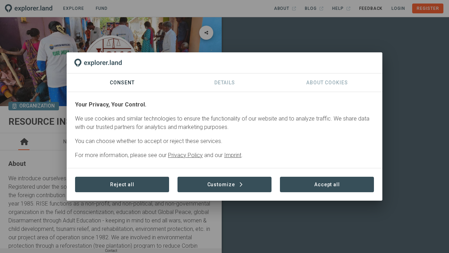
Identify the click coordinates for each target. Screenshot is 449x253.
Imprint (232, 155)
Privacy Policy (185, 155)
